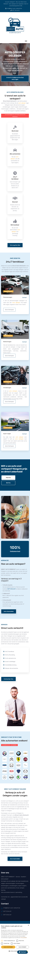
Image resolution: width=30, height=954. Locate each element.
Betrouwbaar (15, 225)
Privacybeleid (24, 937)
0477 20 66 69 (16, 10)
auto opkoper (22, 103)
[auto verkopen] (15, 285)
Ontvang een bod (15, 245)
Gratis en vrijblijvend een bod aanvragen (15, 78)
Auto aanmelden (9, 611)
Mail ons (8, 477)
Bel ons (8, 483)
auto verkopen (9, 309)
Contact (24, 297)
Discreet (15, 202)
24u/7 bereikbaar (15, 178)
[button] (15, 951)
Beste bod (15, 131)
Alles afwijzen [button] (22, 947)
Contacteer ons (8, 679)
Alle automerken (15, 154)
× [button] (28, 925)
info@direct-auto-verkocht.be (14, 8)
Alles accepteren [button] (8, 947)
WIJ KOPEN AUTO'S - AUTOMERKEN (9, 745)
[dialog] (15, 939)
